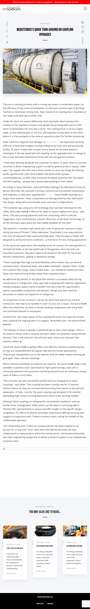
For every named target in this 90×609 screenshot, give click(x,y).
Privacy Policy (40, 604)
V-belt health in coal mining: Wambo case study (15, 548)
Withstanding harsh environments (45, 546)
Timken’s (50, 194)
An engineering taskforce (74, 546)
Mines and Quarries (45, 24)
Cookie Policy (50, 604)
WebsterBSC (52, 142)
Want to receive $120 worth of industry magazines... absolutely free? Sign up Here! (45, 2)
